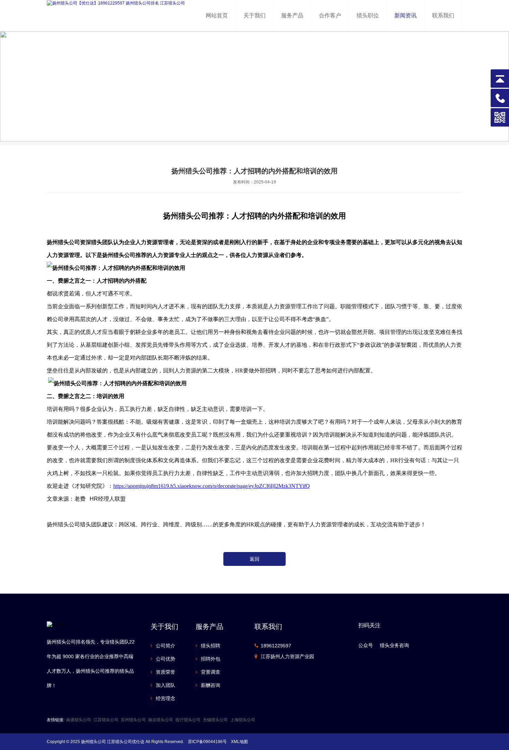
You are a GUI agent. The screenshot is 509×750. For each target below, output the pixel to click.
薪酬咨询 (210, 685)
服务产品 (292, 15)
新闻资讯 (405, 15)
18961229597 (276, 645)
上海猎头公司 (242, 719)
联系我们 (443, 15)
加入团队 (165, 685)
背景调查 (210, 672)
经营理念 (165, 698)
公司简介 (165, 645)
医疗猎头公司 (188, 719)
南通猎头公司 (78, 719)
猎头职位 (368, 15)
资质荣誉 (165, 672)
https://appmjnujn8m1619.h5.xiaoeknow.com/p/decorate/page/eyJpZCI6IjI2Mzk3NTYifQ (211, 486)
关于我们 (254, 15)
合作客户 (330, 15)
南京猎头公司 (160, 719)
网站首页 (217, 15)
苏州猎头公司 (133, 719)
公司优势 (165, 659)
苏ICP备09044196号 (207, 741)
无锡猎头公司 (215, 719)
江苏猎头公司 (105, 719)
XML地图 (239, 741)
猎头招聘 (210, 645)
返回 (254, 559)
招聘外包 (210, 659)
